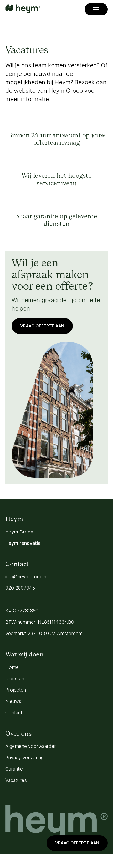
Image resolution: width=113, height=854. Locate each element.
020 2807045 (20, 588)
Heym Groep (66, 90)
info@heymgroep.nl (26, 576)
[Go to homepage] (22, 9)
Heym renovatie (23, 543)
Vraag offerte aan (77, 843)
